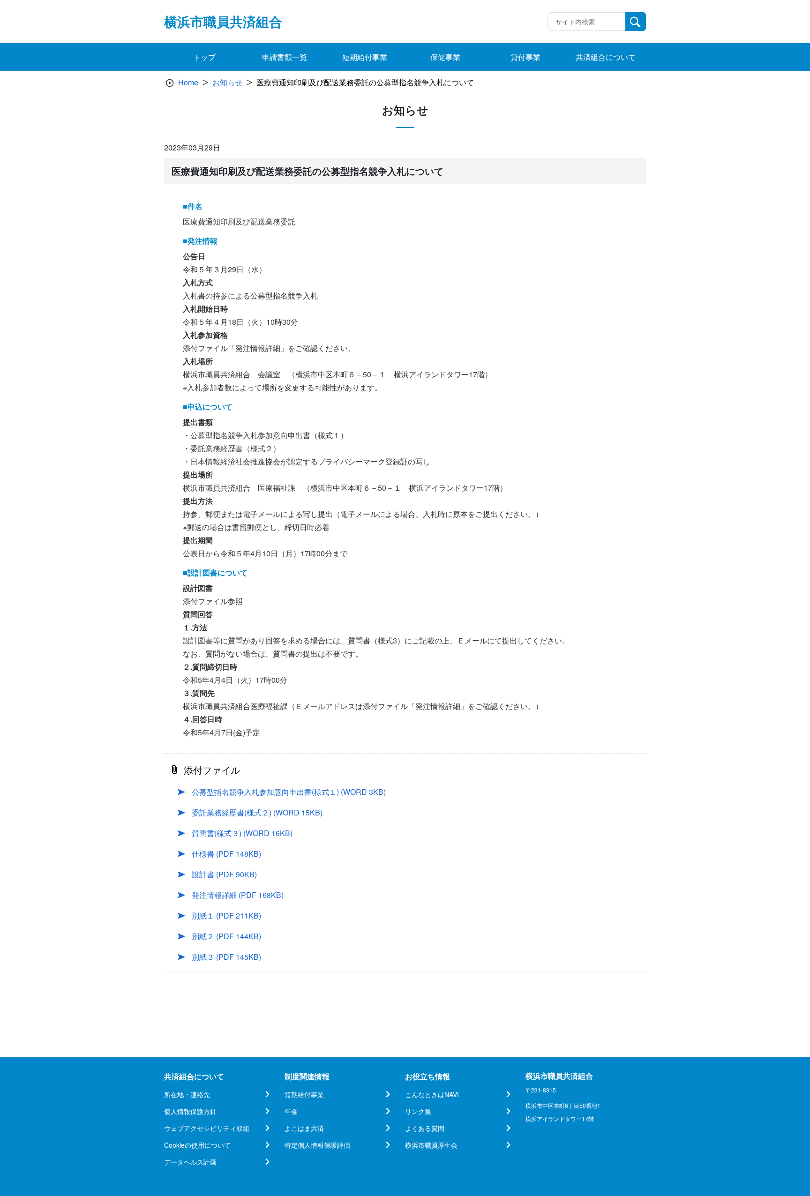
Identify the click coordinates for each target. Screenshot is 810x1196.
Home (188, 82)
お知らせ (227, 82)
